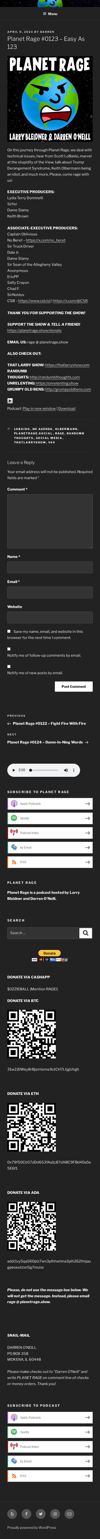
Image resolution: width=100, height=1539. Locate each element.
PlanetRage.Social (33, 433)
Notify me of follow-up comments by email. (44, 655)
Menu (52, 14)
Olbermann (66, 429)
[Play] (10, 402)
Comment (17, 489)
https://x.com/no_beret (46, 240)
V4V (52, 442)
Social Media (49, 438)
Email (13, 582)
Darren (47, 32)
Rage (60, 433)
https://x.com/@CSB (70, 301)
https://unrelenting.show (57, 383)
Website (14, 607)
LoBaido (22, 429)
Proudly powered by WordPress (31, 1527)
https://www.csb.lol (34, 301)
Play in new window (39, 408)
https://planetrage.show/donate (34, 330)
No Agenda (43, 429)
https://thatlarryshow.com (67, 365)
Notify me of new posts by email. (35, 673)
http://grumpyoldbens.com (68, 389)
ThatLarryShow (30, 442)
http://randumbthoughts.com (55, 377)
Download (66, 408)
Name (13, 557)
